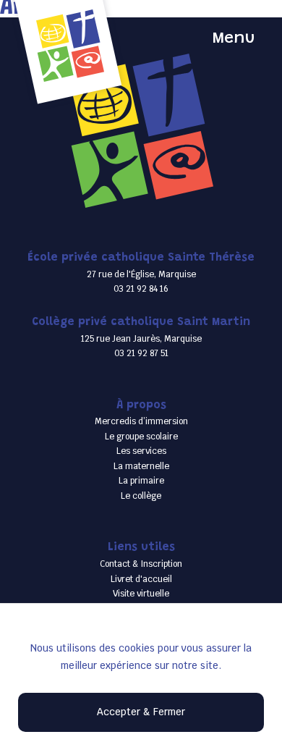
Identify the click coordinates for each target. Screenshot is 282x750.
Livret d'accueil (141, 578)
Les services (141, 450)
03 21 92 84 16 (141, 288)
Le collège (141, 495)
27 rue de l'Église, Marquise (141, 274)
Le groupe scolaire (141, 436)
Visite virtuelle (141, 593)
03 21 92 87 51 (141, 352)
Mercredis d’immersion (141, 421)
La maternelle (141, 465)
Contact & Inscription (141, 563)
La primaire (141, 480)
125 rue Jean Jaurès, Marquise (141, 338)
